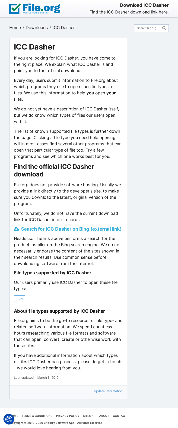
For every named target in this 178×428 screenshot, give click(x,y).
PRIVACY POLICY (67, 416)
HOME (14, 416)
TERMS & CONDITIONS (37, 416)
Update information (108, 391)
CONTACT (120, 416)
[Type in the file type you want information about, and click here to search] (164, 27)
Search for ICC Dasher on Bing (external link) (71, 229)
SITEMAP (89, 416)
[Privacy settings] (8, 419)
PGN (20, 299)
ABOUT (104, 416)
